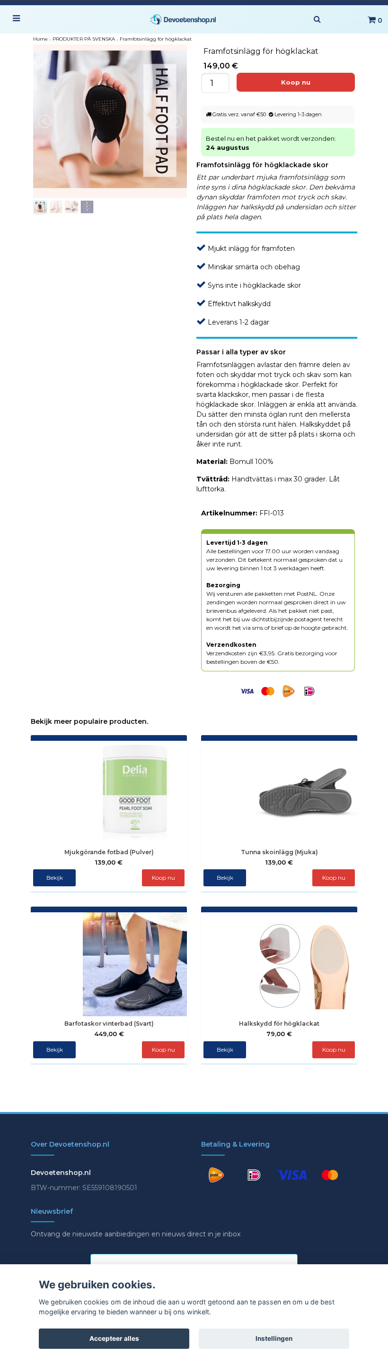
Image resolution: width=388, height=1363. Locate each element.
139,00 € (109, 862)
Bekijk (54, 877)
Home (40, 39)
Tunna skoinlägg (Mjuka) (279, 852)
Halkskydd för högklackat (279, 1023)
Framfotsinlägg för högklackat (156, 39)
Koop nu (333, 877)
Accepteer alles (114, 1338)
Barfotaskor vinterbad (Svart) (109, 1023)
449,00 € (109, 1033)
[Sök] (317, 19)
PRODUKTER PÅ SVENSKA (84, 39)
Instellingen (274, 1338)
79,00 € (279, 1033)
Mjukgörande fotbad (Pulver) (109, 852)
